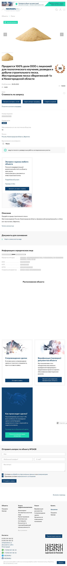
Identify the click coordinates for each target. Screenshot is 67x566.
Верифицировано (12, 22)
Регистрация (6, 547)
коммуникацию (43, 474)
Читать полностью (8, 226)
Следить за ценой (50, 101)
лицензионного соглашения (26, 476)
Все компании (22, 530)
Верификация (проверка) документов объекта (49, 359)
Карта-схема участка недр (13, 239)
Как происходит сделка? (16, 413)
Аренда (4, 511)
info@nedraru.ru (7, 542)
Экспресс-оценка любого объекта (16, 163)
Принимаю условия (20, 476)
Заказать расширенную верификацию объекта (49, 379)
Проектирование (23, 517)
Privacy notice (62, 423)
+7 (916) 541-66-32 (10, 550)
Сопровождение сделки (16, 358)
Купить (53, 505)
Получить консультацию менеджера (17, 435)
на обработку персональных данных (23, 474)
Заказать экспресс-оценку (17, 188)
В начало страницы (59, 495)
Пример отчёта (10, 184)
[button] (5, 34)
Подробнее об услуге (12, 179)
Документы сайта (7, 545)
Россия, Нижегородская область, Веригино (16, 136)
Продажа (5, 509)
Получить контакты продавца (11, 106)
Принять (61, 562)
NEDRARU (7, 555)
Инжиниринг (22, 510)
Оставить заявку (17, 380)
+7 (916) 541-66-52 (10, 553)
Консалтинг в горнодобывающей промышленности (24, 525)
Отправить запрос (9, 481)
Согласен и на (26, 474)
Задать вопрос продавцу (32, 101)
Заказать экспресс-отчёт (11, 101)
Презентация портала (54, 536)
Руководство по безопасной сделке (16, 429)
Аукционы (54, 509)
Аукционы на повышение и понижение (38, 519)
